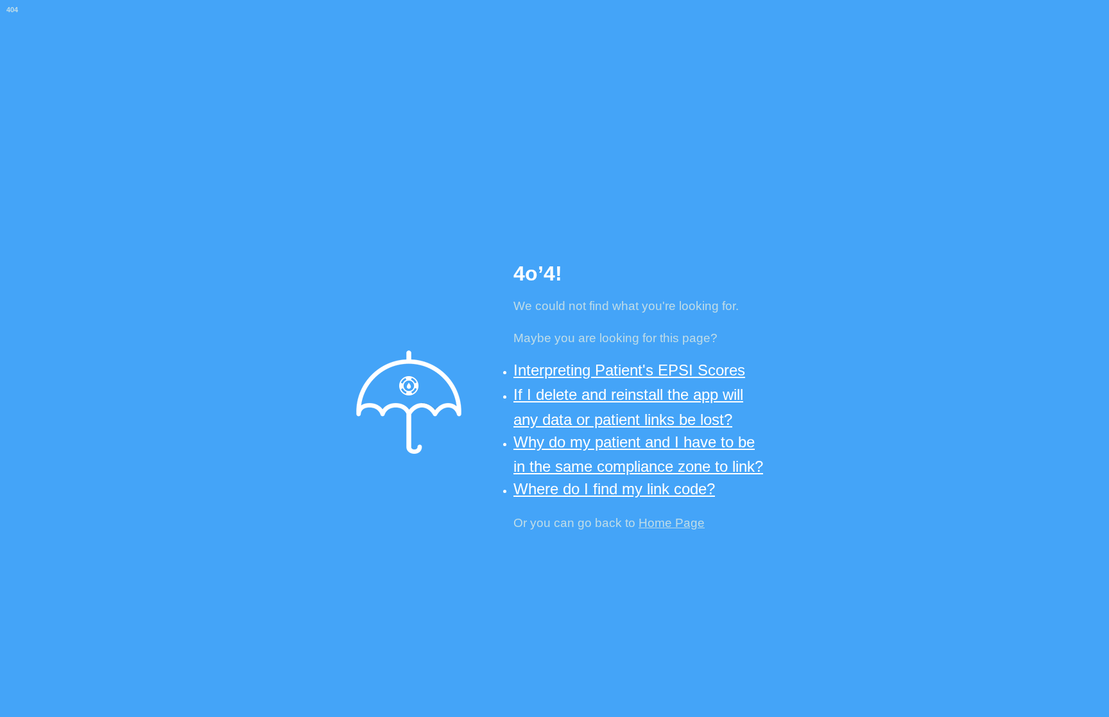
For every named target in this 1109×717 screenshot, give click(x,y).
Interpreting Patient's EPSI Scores (629, 370)
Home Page (672, 523)
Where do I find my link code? (614, 488)
